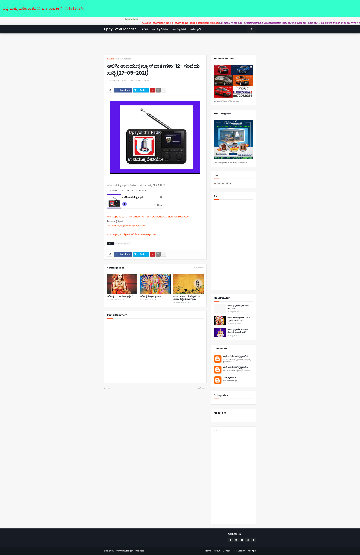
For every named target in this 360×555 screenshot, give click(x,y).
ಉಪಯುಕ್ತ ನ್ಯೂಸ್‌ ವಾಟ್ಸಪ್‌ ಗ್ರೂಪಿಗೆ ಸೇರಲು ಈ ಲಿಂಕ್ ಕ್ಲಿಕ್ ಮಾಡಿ (131, 234)
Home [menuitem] (145, 29)
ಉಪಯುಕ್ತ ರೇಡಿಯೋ (123, 58)
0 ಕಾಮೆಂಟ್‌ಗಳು (143, 80)
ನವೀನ (108, 388)
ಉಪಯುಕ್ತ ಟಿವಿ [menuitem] (195, 29)
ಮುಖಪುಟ (110, 58)
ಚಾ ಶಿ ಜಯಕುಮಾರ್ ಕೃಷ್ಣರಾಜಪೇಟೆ (235, 356)
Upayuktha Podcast (120, 29)
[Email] (158, 90)
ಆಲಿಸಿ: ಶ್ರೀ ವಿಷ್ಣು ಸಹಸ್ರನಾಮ (150, 296)
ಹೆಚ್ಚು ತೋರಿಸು (199, 268)
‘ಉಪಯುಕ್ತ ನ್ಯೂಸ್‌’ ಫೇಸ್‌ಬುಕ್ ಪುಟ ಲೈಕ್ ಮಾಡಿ (126, 225)
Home (208, 550)
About (217, 550)
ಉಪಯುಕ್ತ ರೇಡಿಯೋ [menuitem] (160, 29)
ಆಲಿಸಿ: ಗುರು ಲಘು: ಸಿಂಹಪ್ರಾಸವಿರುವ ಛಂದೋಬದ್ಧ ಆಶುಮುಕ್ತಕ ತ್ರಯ (186, 297)
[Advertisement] (180, 44)
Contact (227, 550)
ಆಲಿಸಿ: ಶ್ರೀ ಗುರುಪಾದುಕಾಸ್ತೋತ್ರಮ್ (120, 296)
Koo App (252, 550)
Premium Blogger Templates (130, 550)
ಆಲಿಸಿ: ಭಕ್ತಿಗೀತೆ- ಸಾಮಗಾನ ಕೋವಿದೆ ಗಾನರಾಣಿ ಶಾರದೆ (238, 331)
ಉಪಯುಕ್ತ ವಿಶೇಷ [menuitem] (179, 29)
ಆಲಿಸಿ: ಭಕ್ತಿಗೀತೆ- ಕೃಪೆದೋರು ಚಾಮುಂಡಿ (238, 307)
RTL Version (239, 550)
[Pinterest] (152, 90)
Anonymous (229, 377)
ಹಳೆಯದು (201, 388)
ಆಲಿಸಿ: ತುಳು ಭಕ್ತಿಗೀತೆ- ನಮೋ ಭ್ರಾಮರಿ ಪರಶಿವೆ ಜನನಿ (239, 319)
